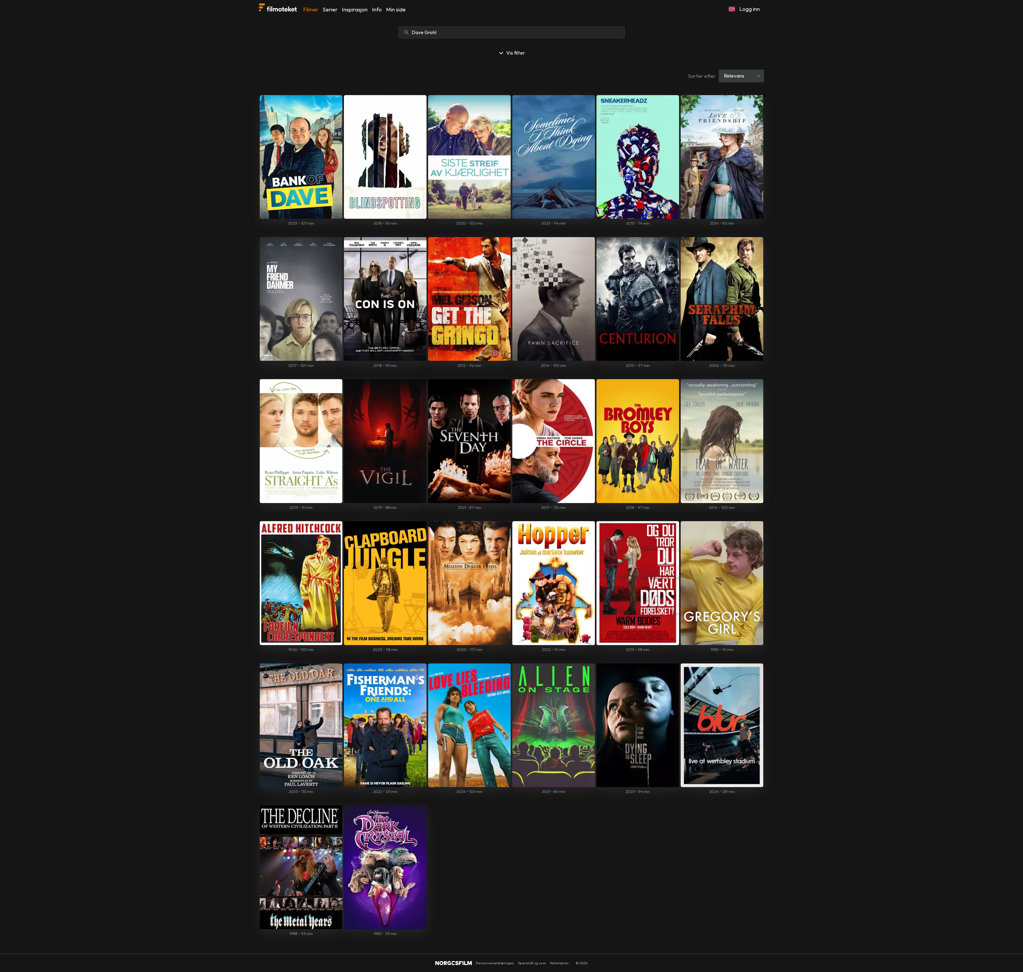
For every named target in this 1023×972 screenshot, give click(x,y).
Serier (330, 9)
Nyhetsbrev (559, 963)
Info (377, 9)
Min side (396, 9)
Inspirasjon (355, 9)
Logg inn (749, 9)
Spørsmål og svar (532, 963)
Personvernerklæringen (495, 963)
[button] (732, 9)
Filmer (310, 9)
